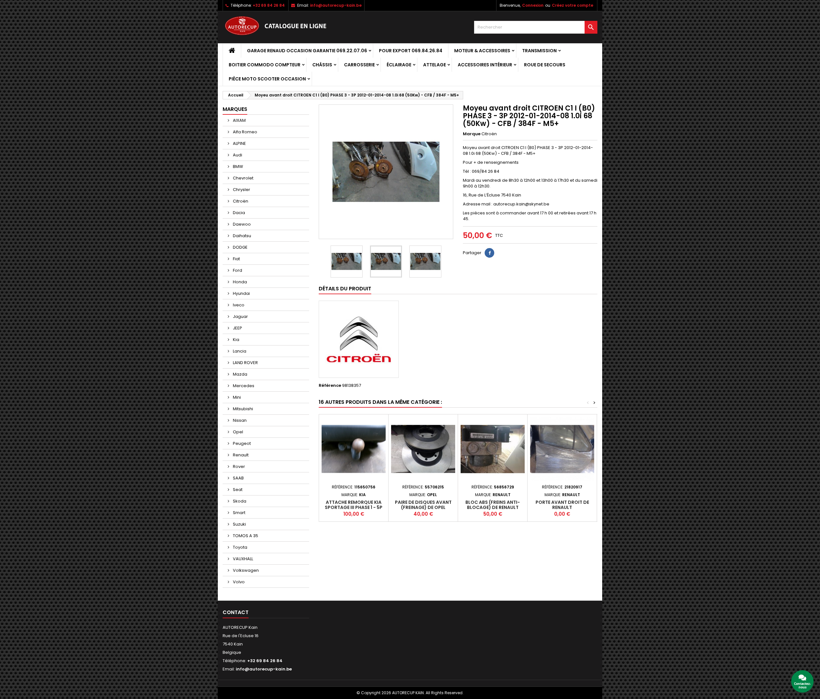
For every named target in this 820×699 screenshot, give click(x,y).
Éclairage (399, 65)
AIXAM (239, 120)
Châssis (322, 65)
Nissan (239, 420)
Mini (236, 397)
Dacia (238, 213)
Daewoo (241, 224)
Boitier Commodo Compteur (264, 65)
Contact (236, 612)
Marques (235, 109)
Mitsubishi (242, 409)
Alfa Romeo (244, 132)
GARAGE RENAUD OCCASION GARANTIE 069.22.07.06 (307, 50)
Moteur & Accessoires (482, 50)
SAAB (238, 478)
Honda (239, 282)
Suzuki (239, 524)
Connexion (533, 5)
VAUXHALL (242, 559)
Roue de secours (544, 65)
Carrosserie (359, 65)
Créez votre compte (572, 5)
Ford (237, 270)
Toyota (239, 547)
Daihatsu (241, 236)
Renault (240, 455)
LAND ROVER (245, 363)
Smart (238, 513)
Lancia (239, 351)
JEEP (237, 328)
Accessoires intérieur (485, 65)
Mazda (239, 374)
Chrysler (241, 190)
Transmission (539, 50)
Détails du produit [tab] (345, 288)
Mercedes (243, 386)
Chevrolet (242, 178)
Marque (471, 134)
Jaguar (240, 316)
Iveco (238, 305)
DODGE (240, 247)
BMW (237, 166)
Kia (235, 340)
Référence (330, 385)
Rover (238, 466)
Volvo (238, 582)
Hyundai (241, 293)
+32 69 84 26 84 (269, 5)
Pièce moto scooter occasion (267, 79)
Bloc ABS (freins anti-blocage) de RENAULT (492, 505)
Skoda (239, 501)
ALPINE (239, 143)
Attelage (434, 65)
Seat (237, 490)
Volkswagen (245, 570)
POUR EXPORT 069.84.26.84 (410, 50)
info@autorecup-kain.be (336, 5)
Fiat (236, 259)
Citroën (240, 201)
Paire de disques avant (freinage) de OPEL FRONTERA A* (423, 507)
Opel (237, 432)
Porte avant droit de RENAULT (562, 505)
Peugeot (241, 443)
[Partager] (489, 253)
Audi (237, 155)
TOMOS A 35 (245, 536)
